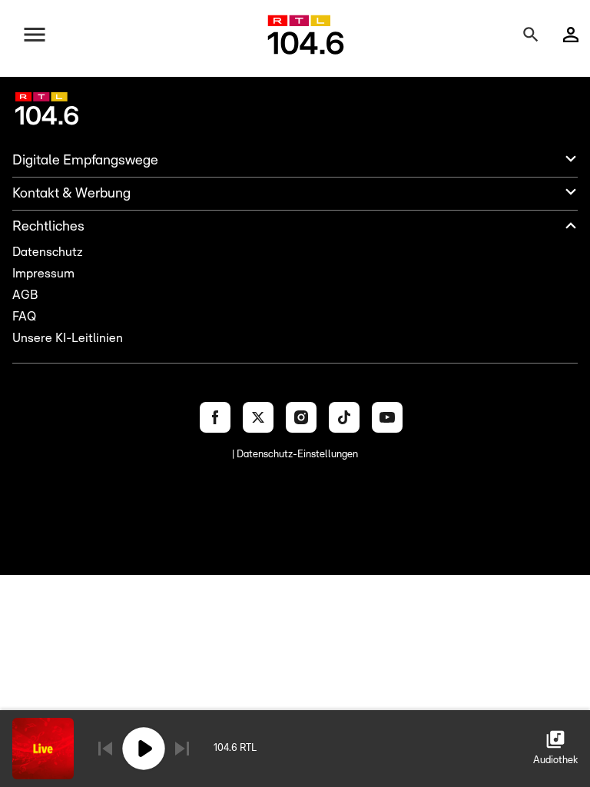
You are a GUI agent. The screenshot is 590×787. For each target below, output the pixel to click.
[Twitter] (258, 417)
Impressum (43, 273)
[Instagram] (301, 417)
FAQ (24, 316)
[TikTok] (344, 417)
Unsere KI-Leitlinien (67, 338)
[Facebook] (215, 417)
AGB (25, 295)
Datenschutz (47, 252)
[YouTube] (387, 417)
